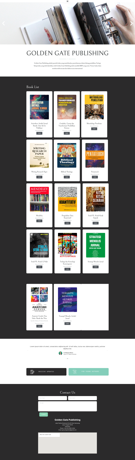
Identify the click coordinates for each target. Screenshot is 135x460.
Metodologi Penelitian (94, 123)
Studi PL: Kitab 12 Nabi (39, 262)
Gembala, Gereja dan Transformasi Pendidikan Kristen (67, 125)
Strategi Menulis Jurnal (95, 262)
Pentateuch (95, 172)
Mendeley (39, 216)
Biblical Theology (67, 172)
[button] (67, 1)
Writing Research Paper (39, 172)
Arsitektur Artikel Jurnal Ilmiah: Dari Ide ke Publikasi (39, 125)
